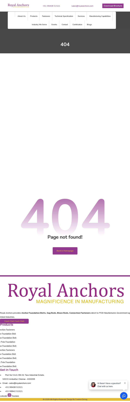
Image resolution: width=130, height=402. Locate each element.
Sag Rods (51, 313)
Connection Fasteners (80, 313)
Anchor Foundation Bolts (33, 313)
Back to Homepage (65, 251)
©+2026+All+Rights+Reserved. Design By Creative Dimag (65, 399)
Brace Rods (62, 313)
